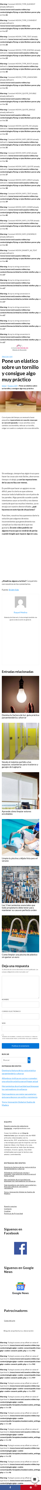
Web (3, 1023)
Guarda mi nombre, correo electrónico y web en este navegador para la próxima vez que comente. (20, 1037)
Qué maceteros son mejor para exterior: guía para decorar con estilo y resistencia (20, 1186)
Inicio (4, 386)
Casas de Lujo (9, 1321)
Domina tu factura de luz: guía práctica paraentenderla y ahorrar (20, 1168)
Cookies (7, 1211)
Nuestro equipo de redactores (16, 1126)
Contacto (8, 1209)
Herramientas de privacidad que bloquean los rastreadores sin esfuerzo (20, 1180)
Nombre (5, 999)
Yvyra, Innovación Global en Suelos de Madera (19, 1192)
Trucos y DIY (7, 357)
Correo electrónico (11, 1011)
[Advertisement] (20, 450)
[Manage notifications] (35, 1485)
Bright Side (14, 589)
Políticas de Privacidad (13, 1213)
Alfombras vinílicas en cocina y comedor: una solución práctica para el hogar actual (20, 1174)
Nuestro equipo (10, 1206)
